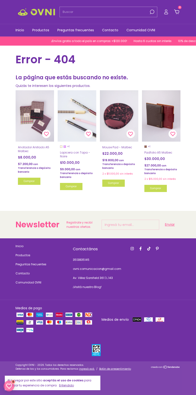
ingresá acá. (87, 369)
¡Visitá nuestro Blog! (87, 287)
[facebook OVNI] (140, 248)
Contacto (110, 30)
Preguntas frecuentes (75, 30)
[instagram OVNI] (132, 248)
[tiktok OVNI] (149, 248)
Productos (40, 30)
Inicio (20, 30)
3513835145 (81, 260)
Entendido (66, 385)
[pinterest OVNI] (157, 248)
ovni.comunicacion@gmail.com (97, 269)
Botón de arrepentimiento (115, 369)
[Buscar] (151, 12)
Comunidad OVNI (140, 30)
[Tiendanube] (165, 367)
